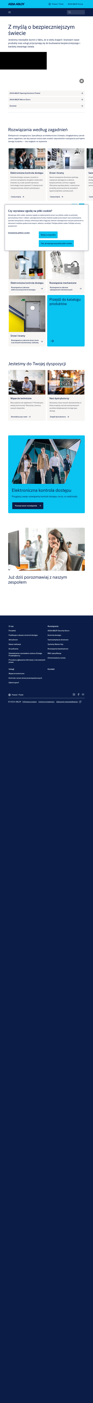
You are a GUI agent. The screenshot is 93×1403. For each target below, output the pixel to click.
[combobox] (76, 12)
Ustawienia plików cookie (19, 233)
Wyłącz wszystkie (48, 235)
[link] (46, 93)
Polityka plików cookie (60, 223)
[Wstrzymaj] (81, 81)
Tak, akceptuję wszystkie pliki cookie (56, 243)
